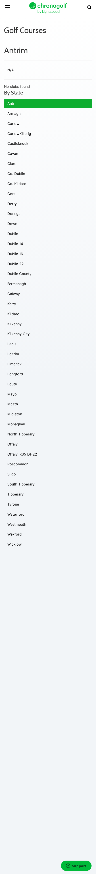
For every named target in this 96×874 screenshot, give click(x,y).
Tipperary (15, 494)
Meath (12, 404)
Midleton (14, 414)
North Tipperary (21, 434)
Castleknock (17, 143)
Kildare (13, 314)
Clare (11, 163)
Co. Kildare (16, 183)
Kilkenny (14, 324)
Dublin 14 (15, 244)
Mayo (12, 394)
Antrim (13, 103)
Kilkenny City (18, 334)
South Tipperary (21, 484)
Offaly (12, 444)
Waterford (16, 514)
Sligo (11, 474)
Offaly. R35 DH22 (22, 454)
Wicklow (14, 544)
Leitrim (13, 354)
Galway (13, 294)
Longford (15, 374)
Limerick (14, 364)
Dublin (12, 233)
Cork (11, 193)
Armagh (14, 113)
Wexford (14, 534)
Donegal (14, 213)
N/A (10, 70)
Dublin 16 (15, 254)
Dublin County (19, 273)
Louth (12, 384)
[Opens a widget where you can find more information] (76, 866)
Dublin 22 (15, 264)
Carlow (13, 123)
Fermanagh (16, 284)
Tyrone (13, 504)
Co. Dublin (16, 173)
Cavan (12, 153)
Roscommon (17, 464)
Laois (11, 344)
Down (12, 223)
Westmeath (16, 524)
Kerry (11, 304)
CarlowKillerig (19, 133)
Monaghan (16, 424)
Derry (12, 204)
